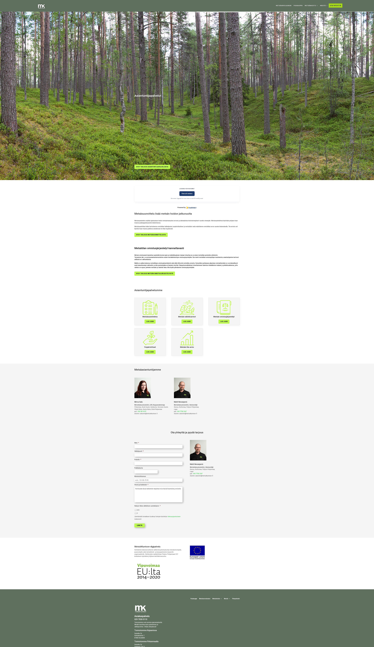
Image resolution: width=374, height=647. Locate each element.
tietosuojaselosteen (174, 516)
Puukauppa (298, 5)
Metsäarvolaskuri (284, 5)
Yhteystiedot (236, 598)
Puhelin (137, 460)
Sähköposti (139, 451)
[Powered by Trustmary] (187, 207)
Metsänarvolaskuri (204, 598)
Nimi (136, 443)
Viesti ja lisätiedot (141, 485)
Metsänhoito (310, 5)
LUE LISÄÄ (150, 321)
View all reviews (187, 193)
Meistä (323, 5)
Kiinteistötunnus (140, 476)
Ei (137, 513)
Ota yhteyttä (335, 5)
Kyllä (138, 510)
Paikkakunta (138, 468)
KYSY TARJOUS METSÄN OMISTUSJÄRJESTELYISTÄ (154, 273)
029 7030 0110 (140, 619)
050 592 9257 (142, 411)
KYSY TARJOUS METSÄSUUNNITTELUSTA (151, 235)
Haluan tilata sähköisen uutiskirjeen (147, 506)
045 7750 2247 (182, 411)
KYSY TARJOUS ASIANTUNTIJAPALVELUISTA (152, 167)
